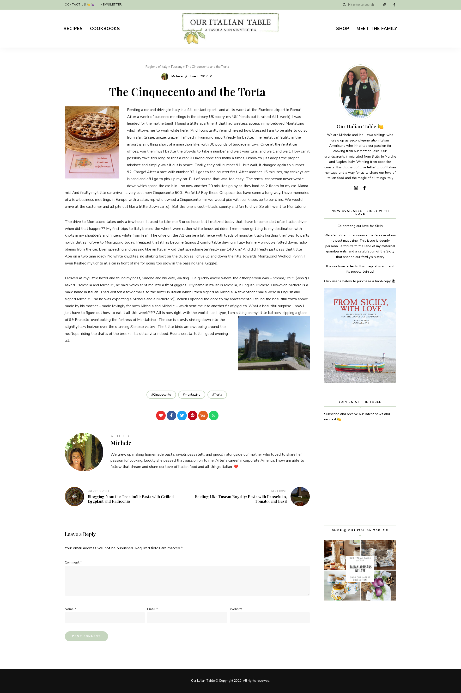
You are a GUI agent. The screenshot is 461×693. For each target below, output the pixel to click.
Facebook (394, 5)
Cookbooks (105, 28)
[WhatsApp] (213, 415)
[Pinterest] (192, 415)
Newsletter (111, 4)
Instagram (384, 5)
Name (70, 609)
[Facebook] (171, 415)
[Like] (161, 415)
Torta (218, 394)
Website (236, 609)
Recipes (73, 28)
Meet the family (377, 28)
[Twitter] (182, 415)
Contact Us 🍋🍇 (80, 4)
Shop (342, 28)
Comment (73, 562)
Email (152, 609)
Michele (177, 76)
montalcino (192, 394)
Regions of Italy (157, 67)
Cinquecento (162, 394)
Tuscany (176, 67)
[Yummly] (203, 415)
